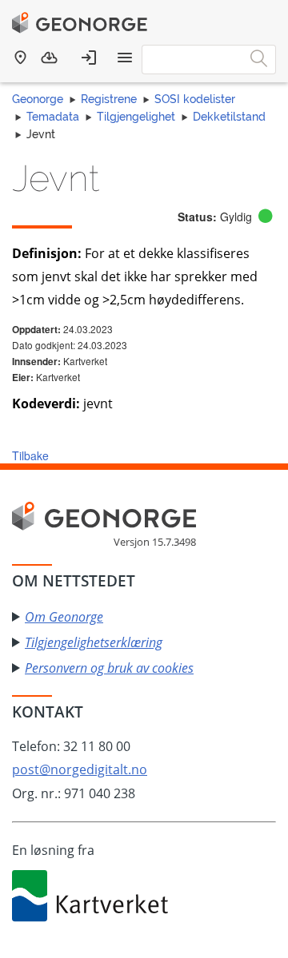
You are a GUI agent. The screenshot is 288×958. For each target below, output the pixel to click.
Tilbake (30, 455)
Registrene (109, 99)
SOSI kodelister (194, 99)
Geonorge (37, 99)
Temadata (52, 116)
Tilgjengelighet (136, 116)
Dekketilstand (229, 116)
